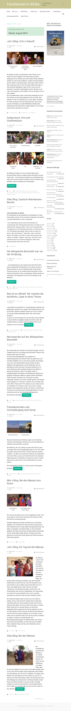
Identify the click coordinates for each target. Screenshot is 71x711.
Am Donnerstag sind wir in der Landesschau (54, 193)
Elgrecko (49, 125)
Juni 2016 (49, 240)
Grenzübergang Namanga (26, 473)
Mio (10, 489)
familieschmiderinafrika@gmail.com (55, 275)
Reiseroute (9, 331)
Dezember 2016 (51, 230)
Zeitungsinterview (11, 194)
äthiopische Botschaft (20, 400)
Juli (10, 47)
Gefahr (40, 330)
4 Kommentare (40, 207)
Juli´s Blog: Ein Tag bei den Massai (25, 547)
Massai (23, 542)
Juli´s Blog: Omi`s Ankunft (21, 41)
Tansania (14, 473)
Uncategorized (12, 246)
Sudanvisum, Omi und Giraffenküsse (18, 119)
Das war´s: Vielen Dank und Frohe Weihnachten (54, 156)
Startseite (9, 24)
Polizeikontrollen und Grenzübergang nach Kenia (21, 408)
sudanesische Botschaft (27, 192)
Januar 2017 (50, 228)
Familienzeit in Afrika (23, 4)
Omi (29, 112)
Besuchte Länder (45, 11)
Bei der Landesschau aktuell (54, 189)
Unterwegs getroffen (13, 16)
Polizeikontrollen (36, 473)
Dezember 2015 (51, 250)
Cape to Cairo (35, 330)
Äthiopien (29, 330)
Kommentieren (40, 46)
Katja (48, 130)
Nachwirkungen (51, 197)
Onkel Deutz (24, 11)
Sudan (13, 331)
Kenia (16, 112)
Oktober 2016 (50, 233)
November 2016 (51, 232)
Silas (10, 208)
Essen (19, 542)
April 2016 (49, 243)
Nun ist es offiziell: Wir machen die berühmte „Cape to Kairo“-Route (25, 295)
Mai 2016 (49, 242)
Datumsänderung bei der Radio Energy (52, 180)
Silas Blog (11, 694)
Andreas (49, 144)
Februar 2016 (50, 247)
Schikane (9, 475)
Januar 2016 (50, 248)
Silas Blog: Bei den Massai (21, 635)
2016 (14, 24)
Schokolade (32, 112)
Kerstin (11, 126)
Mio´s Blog (11, 542)
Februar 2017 (50, 226)
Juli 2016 (49, 238)
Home (8, 11)
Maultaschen (24, 112)
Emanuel (49, 160)
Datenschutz (51, 706)
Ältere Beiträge (39, 699)
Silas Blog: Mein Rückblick (51, 206)
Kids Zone (34, 11)
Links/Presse (24, 16)
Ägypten (25, 330)
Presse (19, 192)
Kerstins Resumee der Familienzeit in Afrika (54, 212)
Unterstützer (56, 11)
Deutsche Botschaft (20, 287)
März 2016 (49, 245)
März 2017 (49, 225)
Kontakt (44, 706)
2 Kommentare (40, 302)
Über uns (14, 11)
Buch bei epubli (50, 106)
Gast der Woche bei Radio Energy (52, 185)
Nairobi (36, 400)
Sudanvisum (36, 192)
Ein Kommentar (40, 126)
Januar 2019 (50, 223)
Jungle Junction (30, 191)
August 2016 (50, 237)
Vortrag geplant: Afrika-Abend (55, 177)
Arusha (19, 630)
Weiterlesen (11, 185)
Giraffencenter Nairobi (20, 191)
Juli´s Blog (11, 112)
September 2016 (51, 235)
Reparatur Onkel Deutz (30, 287)
